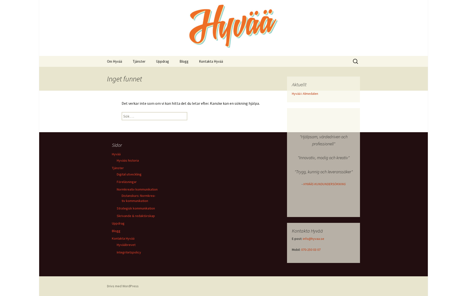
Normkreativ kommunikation (137, 189)
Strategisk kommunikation (136, 208)
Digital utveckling (129, 174)
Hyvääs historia (128, 160)
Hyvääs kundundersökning (324, 184)
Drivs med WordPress (123, 286)
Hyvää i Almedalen (305, 93)
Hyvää (116, 154)
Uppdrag (162, 61)
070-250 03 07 (311, 249)
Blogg (184, 61)
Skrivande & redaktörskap (136, 216)
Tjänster (139, 61)
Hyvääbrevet (126, 245)
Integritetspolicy (129, 252)
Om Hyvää (114, 61)
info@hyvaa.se (313, 238)
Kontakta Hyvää (211, 61)
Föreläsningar (127, 182)
